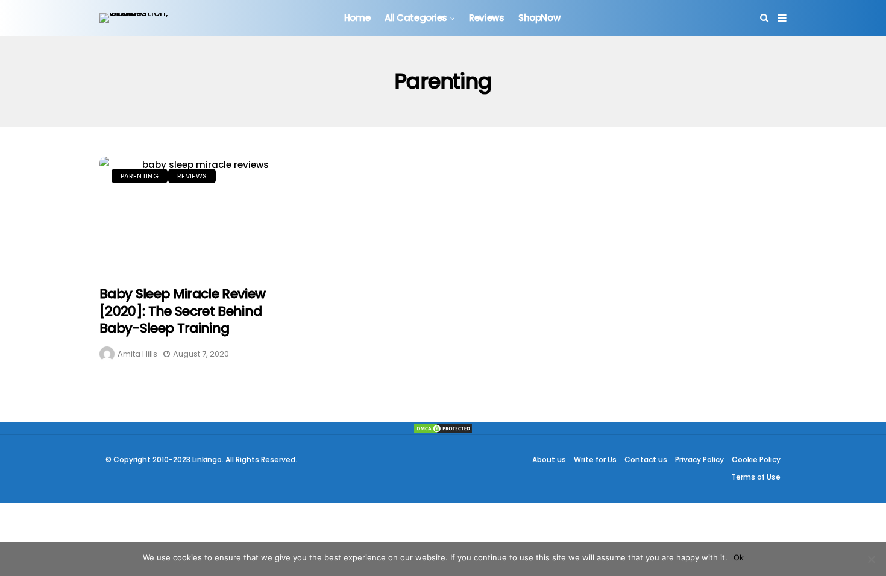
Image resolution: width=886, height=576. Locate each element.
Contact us (645, 459)
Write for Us (595, 459)
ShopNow (539, 17)
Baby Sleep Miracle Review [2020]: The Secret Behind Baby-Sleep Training (182, 310)
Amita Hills (137, 354)
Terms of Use (756, 477)
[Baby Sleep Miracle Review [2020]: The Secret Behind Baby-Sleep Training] (200, 215)
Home (357, 17)
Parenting (140, 176)
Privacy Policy (699, 459)
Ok (739, 557)
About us (549, 459)
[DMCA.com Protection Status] (443, 428)
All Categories (416, 17)
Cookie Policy (756, 459)
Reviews (486, 17)
